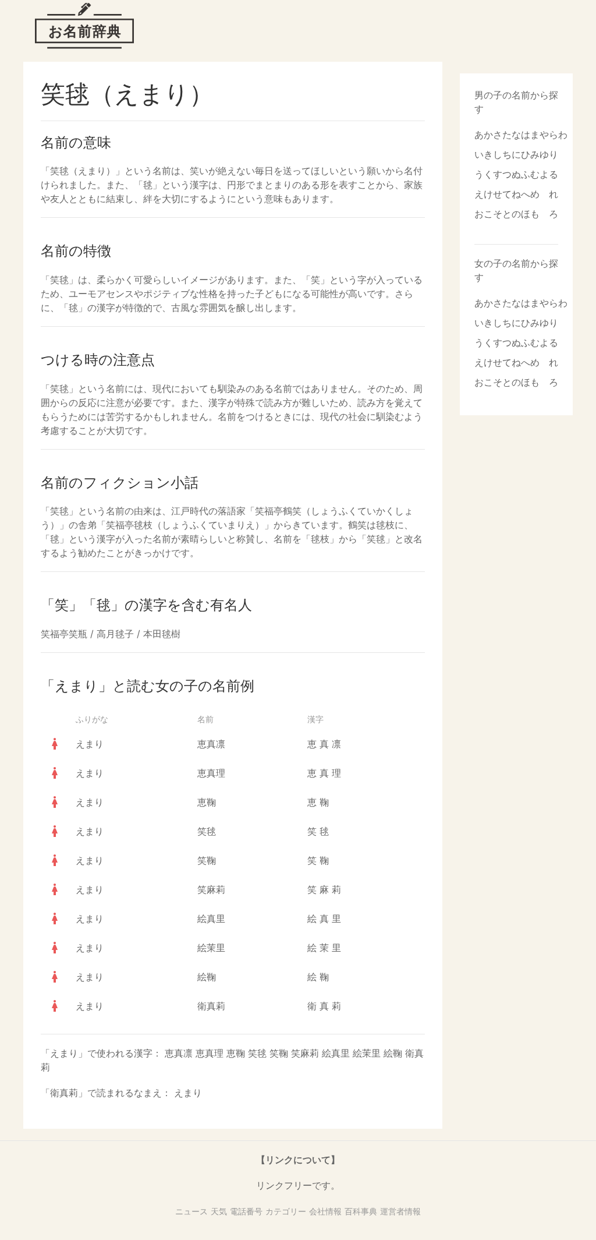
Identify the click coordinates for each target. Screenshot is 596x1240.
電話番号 (246, 1211)
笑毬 (206, 831)
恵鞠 (206, 802)
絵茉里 (211, 947)
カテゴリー (285, 1211)
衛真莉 (211, 1006)
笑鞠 (206, 860)
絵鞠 (206, 977)
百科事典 (361, 1211)
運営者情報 (400, 1211)
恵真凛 (211, 744)
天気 (219, 1211)
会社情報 (325, 1211)
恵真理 (211, 773)
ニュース (191, 1211)
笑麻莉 (211, 889)
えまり (90, 744)
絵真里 (211, 918)
